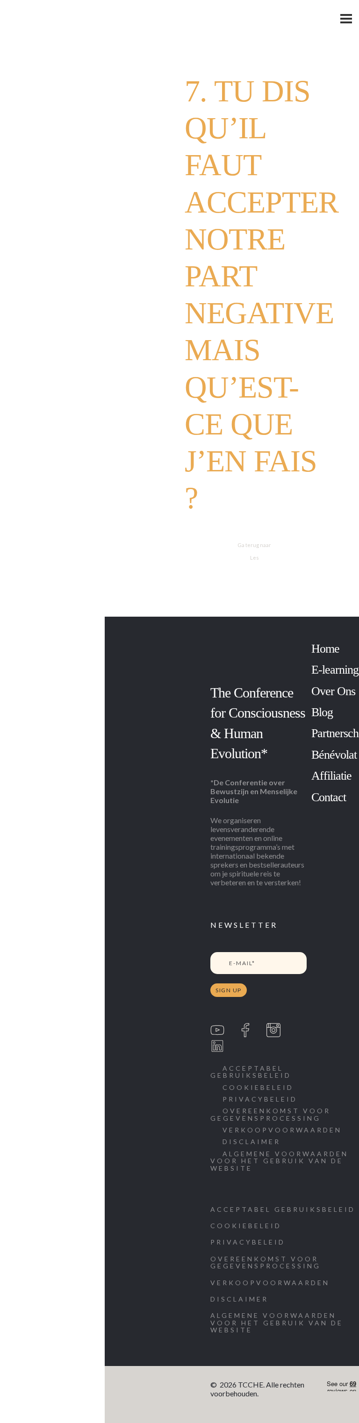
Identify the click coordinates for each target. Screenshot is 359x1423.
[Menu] (346, 18)
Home (325, 648)
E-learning (335, 669)
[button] (283, 1161)
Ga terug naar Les (254, 551)
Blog (322, 712)
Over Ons (333, 691)
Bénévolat (334, 754)
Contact (328, 797)
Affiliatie (331, 776)
